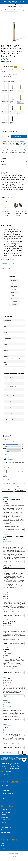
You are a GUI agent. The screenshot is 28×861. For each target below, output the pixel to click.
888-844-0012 (7, 771)
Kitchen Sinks (4, 825)
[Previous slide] (1, 2)
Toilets (3, 830)
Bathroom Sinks (5, 820)
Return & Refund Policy (7, 793)
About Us (3, 843)
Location (3, 848)
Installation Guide (9, 268)
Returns (3, 796)
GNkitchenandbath (15, 853)
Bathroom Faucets (6, 809)
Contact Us (6, 774)
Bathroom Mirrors (6, 827)
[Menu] (1, 10)
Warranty (3, 164)
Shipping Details (5, 158)
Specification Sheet (9, 263)
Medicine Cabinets (6, 832)
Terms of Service (5, 788)
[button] (14, 9)
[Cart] (26, 10)
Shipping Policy (5, 790)
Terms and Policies (14, 856)
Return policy (4, 161)
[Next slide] (26, 2)
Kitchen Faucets (5, 812)
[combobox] (11, 9)
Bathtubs (3, 822)
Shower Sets (4, 817)
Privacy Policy (4, 785)
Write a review (18, 59)
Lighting (3, 814)
